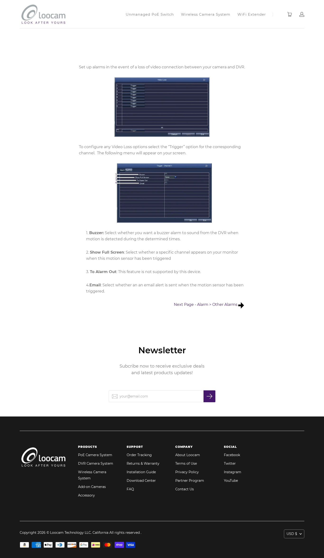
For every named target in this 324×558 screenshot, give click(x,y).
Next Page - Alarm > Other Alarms (205, 304)
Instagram (232, 472)
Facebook (232, 455)
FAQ (130, 489)
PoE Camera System (95, 455)
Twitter (230, 463)
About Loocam (187, 455)
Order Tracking (139, 455)
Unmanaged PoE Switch (150, 14)
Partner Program (189, 480)
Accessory (86, 495)
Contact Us (184, 489)
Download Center (141, 480)
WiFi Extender (251, 14)
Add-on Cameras (92, 487)
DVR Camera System (95, 463)
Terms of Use (186, 463)
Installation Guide (141, 472)
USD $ (292, 534)
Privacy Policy (187, 472)
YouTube (231, 480)
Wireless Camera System (205, 14)
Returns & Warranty (143, 463)
